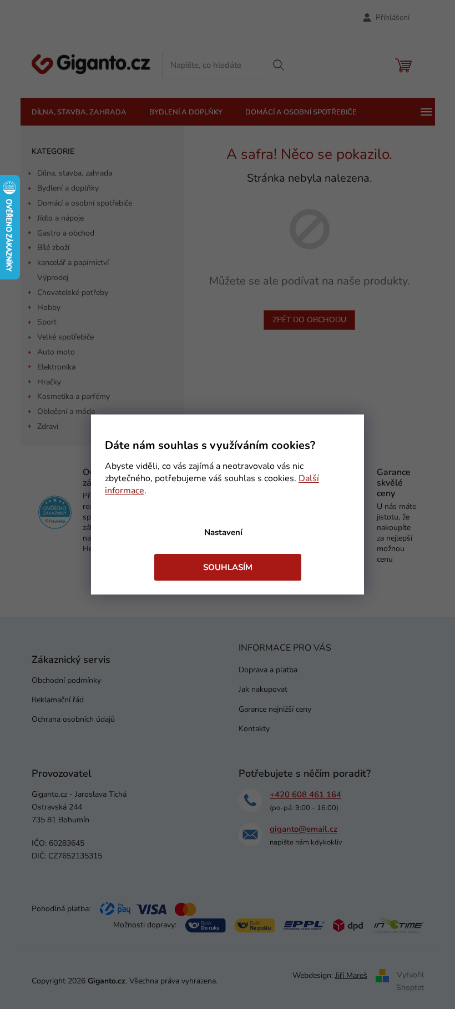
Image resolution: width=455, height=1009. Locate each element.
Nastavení (223, 532)
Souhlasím (227, 567)
